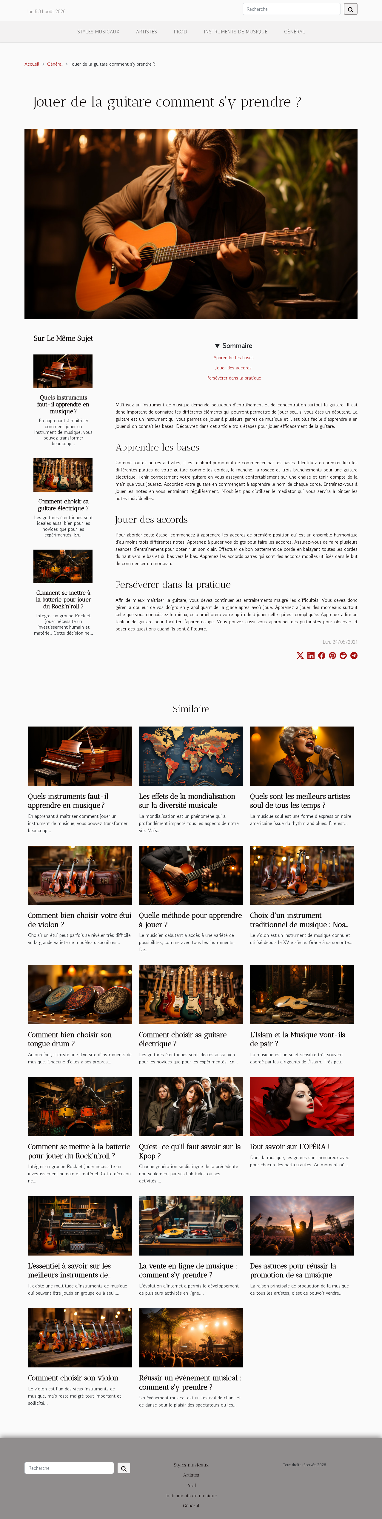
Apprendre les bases (233, 357)
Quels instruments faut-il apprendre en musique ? (63, 404)
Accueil (31, 63)
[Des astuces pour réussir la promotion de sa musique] (302, 1225)
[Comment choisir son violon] (80, 1337)
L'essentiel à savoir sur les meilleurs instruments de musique (69, 1275)
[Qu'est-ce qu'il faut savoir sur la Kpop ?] (191, 1105)
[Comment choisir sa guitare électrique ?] (63, 475)
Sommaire (237, 345)
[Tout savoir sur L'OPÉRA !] (302, 1105)
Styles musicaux (98, 31)
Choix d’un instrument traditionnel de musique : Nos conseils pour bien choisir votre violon (301, 929)
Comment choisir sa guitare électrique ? (63, 505)
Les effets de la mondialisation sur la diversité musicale (187, 800)
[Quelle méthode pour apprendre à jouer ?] (191, 874)
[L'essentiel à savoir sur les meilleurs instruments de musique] (80, 1225)
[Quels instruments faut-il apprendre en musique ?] (63, 371)
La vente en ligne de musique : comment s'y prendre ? (188, 1270)
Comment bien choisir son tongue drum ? (70, 1039)
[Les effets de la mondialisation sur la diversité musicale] (191, 755)
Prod (180, 31)
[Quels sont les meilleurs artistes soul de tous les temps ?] (302, 755)
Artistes (146, 31)
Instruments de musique (235, 31)
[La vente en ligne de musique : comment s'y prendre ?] (191, 1225)
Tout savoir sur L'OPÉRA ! (290, 1146)
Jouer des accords (233, 367)
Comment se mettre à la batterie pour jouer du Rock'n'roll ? (63, 599)
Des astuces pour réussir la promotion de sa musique (293, 1270)
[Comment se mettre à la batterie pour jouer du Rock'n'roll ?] (63, 566)
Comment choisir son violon (73, 1377)
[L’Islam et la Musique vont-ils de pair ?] (302, 993)
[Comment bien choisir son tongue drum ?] (80, 993)
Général (294, 31)
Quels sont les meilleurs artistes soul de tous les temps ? (300, 800)
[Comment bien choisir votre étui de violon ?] (80, 874)
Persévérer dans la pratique (233, 377)
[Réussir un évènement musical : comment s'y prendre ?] (191, 1337)
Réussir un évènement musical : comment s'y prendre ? (190, 1382)
